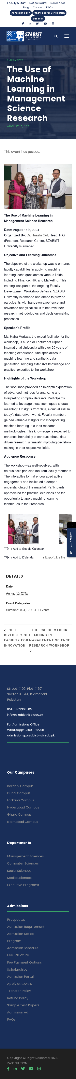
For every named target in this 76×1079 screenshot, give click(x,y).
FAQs (49, 7)
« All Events (15, 60)
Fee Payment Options (24, 962)
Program (14, 941)
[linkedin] (30, 24)
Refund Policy (17, 998)
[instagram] (53, 24)
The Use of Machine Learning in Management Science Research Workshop (49, 637)
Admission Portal (20, 976)
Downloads (57, 3)
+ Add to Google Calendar (27, 549)
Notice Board (38, 3)
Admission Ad (17, 1012)
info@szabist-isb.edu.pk (25, 715)
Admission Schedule (23, 948)
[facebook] (23, 24)
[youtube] (45, 24)
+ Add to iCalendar (22, 557)
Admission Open (21, 12)
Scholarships (17, 969)
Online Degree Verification (49, 12)
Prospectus (16, 919)
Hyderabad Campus (23, 807)
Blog (26, 7)
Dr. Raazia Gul (37, 235)
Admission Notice (20, 933)
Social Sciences (19, 870)
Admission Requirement (26, 926)
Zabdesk (38, 18)
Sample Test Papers (23, 1005)
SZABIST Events (38, 610)
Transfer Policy (19, 990)
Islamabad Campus (22, 821)
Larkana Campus (20, 800)
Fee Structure (18, 955)
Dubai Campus (18, 793)
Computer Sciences (23, 863)
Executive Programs (23, 885)
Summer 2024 (15, 610)
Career (37, 7)
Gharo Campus (19, 814)
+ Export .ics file (54, 557)
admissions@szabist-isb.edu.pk (31, 735)
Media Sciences (19, 877)
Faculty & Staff (16, 3)
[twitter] (37, 24)
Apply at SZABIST (20, 983)
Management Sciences (25, 856)
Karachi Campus (20, 786)
